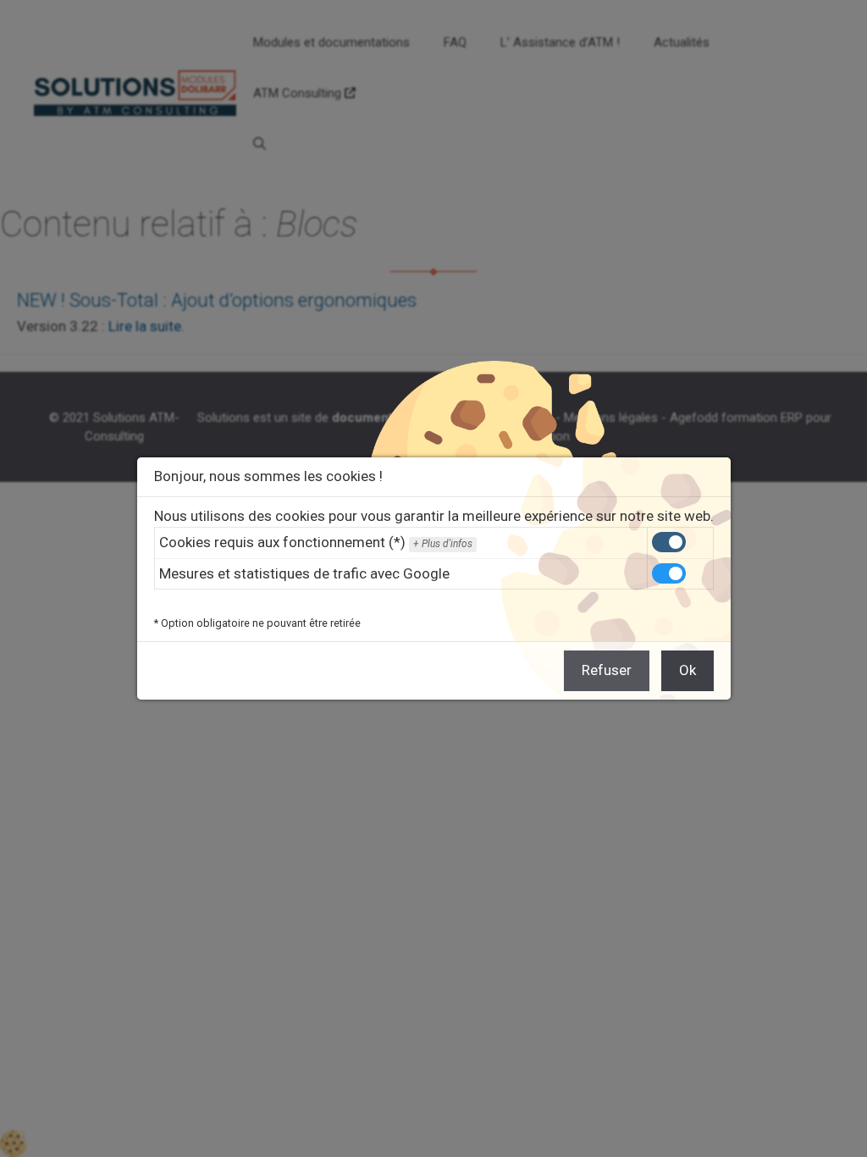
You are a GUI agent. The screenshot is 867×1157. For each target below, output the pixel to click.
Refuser (607, 670)
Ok (687, 670)
